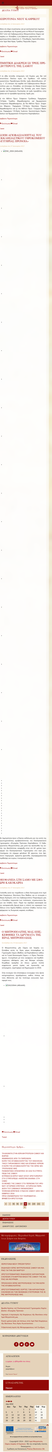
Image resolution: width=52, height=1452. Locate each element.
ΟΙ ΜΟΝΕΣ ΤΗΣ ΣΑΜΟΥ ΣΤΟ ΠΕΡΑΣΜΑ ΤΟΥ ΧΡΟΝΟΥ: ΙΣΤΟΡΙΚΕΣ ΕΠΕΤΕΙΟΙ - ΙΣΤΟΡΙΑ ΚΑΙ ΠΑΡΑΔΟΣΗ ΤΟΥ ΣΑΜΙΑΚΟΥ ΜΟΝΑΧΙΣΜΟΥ (22, 1185)
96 (18, 1204)
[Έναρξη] (5, 1204)
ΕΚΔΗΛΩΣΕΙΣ (8, 1223)
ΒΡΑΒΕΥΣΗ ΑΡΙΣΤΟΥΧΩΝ (12, 1199)
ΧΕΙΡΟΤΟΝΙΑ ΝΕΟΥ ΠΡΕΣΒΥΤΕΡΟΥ (16, 1264)
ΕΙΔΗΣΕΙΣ (6, 1215)
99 (29, 1204)
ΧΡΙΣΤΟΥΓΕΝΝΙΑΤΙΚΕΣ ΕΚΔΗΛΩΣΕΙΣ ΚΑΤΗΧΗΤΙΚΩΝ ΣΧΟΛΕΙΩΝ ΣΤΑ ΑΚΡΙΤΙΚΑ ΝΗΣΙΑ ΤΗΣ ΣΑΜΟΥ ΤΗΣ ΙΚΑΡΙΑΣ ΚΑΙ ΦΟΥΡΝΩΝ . (23, 1276)
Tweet (4, 1137)
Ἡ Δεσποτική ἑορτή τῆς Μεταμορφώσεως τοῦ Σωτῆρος (23, 1327)
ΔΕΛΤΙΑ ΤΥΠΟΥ (9, 1219)
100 (33, 1204)
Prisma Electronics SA (35, 1449)
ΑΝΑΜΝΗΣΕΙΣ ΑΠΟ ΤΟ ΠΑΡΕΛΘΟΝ (16, 1158)
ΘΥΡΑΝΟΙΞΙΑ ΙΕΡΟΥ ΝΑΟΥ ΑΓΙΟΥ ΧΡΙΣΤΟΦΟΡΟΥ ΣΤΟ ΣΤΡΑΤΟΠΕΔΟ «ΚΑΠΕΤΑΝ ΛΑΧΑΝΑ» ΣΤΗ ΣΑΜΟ (22, 1178)
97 (21, 1204)
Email (14, 51)
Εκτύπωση (8, 1132)
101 (38, 1204)
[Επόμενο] (43, 1204)
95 (14, 1204)
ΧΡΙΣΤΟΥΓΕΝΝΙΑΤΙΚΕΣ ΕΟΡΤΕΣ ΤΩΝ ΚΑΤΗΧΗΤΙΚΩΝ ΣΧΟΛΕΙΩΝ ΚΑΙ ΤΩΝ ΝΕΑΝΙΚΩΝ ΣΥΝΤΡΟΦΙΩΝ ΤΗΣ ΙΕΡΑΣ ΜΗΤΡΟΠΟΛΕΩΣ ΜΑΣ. (23, 1292)
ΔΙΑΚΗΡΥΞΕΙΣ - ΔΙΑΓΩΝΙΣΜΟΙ (15, 1226)
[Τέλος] (24, 1207)
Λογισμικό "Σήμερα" (12, 1374)
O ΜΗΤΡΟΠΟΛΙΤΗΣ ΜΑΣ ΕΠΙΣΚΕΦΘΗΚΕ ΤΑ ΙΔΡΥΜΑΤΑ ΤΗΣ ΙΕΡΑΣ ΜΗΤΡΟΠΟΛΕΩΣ (22, 934)
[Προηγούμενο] (9, 1204)
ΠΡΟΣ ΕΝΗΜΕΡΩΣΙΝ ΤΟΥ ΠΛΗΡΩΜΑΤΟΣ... (19, 1196)
